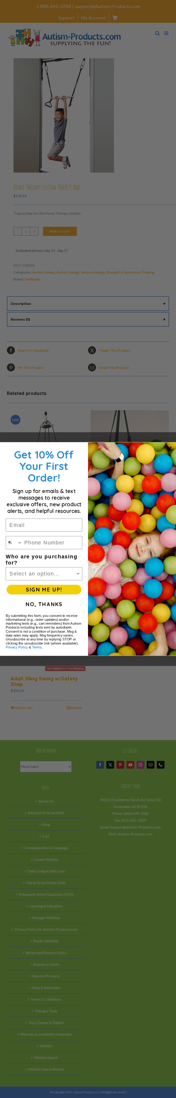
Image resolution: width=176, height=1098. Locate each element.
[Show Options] (78, 574)
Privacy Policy (17, 647)
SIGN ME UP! (44, 589)
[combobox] (14, 542)
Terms (36, 647)
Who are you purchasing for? (41, 560)
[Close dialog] (169, 448)
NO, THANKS (43, 604)
